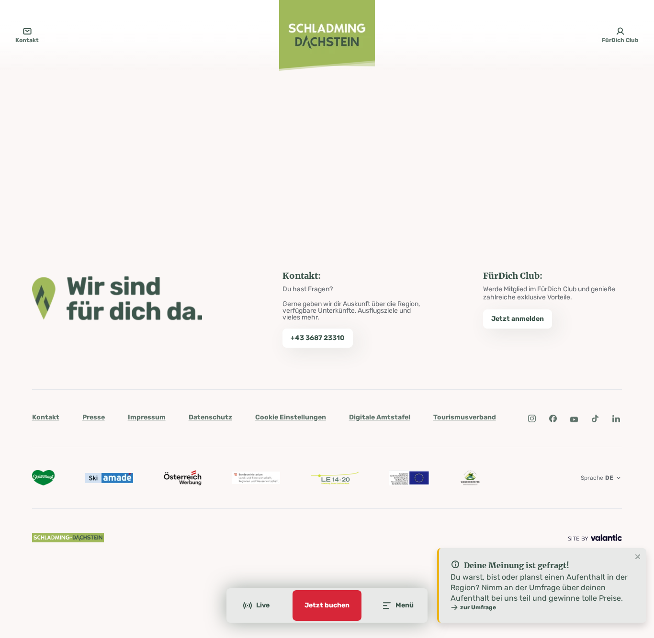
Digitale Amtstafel (379, 417)
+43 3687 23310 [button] (318, 338)
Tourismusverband (464, 417)
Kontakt (45, 417)
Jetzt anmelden (517, 319)
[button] (532, 418)
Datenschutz (210, 417)
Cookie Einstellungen (290, 417)
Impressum (147, 417)
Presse (93, 417)
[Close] (638, 557)
